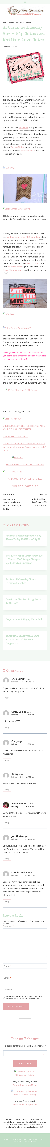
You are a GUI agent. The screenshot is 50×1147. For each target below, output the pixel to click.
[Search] (44, 1053)
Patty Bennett (19, 803)
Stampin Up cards (23, 23)
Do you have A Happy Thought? (24, 620)
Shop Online (32, 1084)
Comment (8, 926)
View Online (18, 1084)
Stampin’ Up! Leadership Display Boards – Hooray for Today (12, 501)
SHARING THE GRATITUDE (25, 486)
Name (7, 966)
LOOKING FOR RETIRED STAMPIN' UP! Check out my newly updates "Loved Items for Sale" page (24, 446)
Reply (7, 698)
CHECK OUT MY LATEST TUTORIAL (25, 478)
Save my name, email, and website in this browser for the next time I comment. (24, 997)
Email (7, 977)
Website (8, 989)
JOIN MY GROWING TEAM (15, 436)
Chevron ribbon (32, 263)
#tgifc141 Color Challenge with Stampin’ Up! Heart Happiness (22, 640)
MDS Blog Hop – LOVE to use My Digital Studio (39, 500)
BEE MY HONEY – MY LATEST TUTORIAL (25, 464)
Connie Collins (19, 872)
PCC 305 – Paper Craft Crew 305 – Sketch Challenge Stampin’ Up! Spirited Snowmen (24, 560)
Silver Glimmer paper (13, 270)
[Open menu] (25, 2)
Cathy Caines (18, 711)
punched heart (28, 150)
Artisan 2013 (8, 23)
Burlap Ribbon (18, 147)
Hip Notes (23, 127)
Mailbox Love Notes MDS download (23, 236)
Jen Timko (17, 836)
